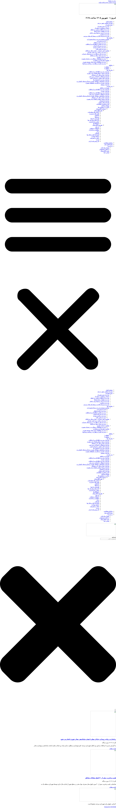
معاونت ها (110, 37)
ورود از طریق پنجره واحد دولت (107, 2)
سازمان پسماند (105, 84)
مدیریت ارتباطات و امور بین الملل (99, 29)
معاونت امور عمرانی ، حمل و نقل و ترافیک (97, 50)
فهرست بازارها (95, 118)
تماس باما (106, 152)
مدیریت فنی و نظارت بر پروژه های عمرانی (94, 54)
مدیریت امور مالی (101, 49)
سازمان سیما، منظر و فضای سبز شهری (98, 99)
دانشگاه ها (96, 123)
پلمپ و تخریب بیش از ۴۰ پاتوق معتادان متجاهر (100, 778)
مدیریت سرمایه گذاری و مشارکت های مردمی (96, 36)
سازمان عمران (105, 91)
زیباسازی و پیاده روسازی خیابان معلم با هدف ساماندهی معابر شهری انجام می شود (88, 739)
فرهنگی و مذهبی (94, 128)
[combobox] (108, 539)
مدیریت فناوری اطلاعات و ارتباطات (96, 44)
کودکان (97, 133)
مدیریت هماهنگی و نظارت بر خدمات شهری (94, 58)
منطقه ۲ (106, 68)
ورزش (97, 126)
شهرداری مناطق (104, 88)
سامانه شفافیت (108, 143)
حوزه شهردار (109, 25)
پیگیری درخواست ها (103, 107)
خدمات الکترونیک (101, 109)
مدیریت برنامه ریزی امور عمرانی (96, 52)
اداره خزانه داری (101, 41)
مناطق (111, 65)
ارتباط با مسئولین (104, 149)
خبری (97, 139)
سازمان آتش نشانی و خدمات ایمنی (99, 78)
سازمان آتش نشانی (103, 102)
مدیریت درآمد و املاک (100, 42)
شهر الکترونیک (98, 110)
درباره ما (110, 146)
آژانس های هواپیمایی (93, 112)
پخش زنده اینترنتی (94, 122)
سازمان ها (110, 70)
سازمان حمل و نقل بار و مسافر (100, 75)
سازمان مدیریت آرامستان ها (101, 80)
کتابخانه (97, 115)
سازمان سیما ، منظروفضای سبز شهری (98, 73)
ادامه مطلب (112, 748)
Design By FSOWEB (110, 807)
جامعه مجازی (95, 136)
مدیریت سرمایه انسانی (99, 46)
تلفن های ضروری (94, 113)
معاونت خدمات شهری (103, 57)
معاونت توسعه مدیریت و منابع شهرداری (98, 39)
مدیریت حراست (104, 34)
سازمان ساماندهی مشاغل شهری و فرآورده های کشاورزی (93, 81)
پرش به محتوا (112, 1)
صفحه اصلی (109, 21)
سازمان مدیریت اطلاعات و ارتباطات (99, 71)
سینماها (97, 117)
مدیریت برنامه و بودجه (99, 47)
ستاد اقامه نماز (108, 144)
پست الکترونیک (105, 151)
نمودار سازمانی (105, 147)
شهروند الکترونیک (97, 125)
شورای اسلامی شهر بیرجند (105, 23)
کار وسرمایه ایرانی (93, 141)
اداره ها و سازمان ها (93, 120)
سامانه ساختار (105, 105)
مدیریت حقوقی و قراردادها (101, 31)
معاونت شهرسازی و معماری (101, 60)
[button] (58, 271)
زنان (98, 131)
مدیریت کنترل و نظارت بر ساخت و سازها (94, 63)
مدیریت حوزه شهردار (103, 26)
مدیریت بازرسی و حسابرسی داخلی (99, 33)
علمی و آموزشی (94, 138)
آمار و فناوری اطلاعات (102, 104)
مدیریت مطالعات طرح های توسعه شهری (94, 62)
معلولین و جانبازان (94, 130)
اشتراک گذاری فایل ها (93, 134)
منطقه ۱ (106, 67)
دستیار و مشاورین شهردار (102, 28)
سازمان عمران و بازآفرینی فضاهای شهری (97, 83)
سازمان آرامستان (104, 101)
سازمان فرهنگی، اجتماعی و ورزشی (99, 76)
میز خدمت (110, 86)
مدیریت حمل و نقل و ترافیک (98, 55)
